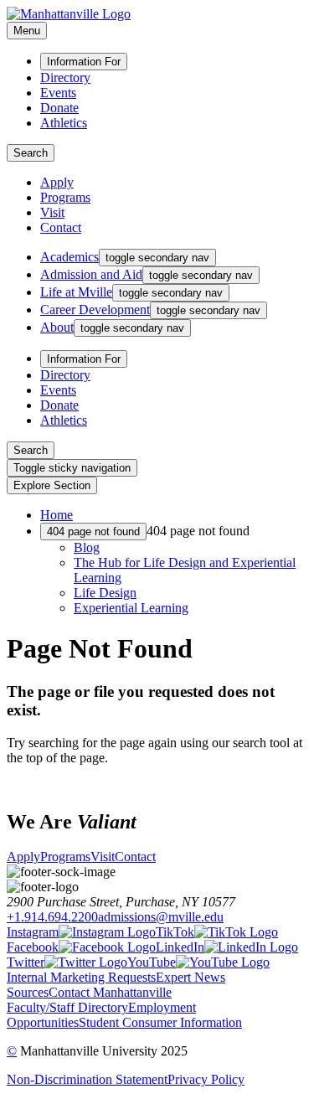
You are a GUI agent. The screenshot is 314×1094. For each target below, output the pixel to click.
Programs (65, 197)
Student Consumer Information (160, 1022)
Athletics (63, 123)
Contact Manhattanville (110, 992)
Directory (65, 77)
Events (58, 92)
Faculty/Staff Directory (67, 1007)
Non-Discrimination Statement (87, 1079)
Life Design (105, 593)
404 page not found (93, 531)
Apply (57, 182)
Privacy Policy (206, 1079)
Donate (59, 108)
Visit (52, 212)
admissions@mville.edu (161, 917)
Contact (60, 227)
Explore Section (51, 485)
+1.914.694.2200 (52, 917)
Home (56, 515)
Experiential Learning (131, 608)
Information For (84, 61)
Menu (26, 30)
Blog (87, 547)
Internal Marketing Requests (81, 977)
